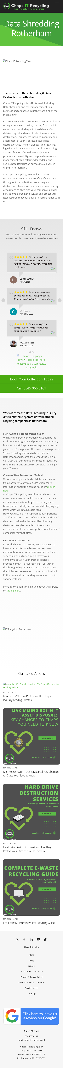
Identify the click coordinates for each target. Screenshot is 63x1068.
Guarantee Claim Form (32, 971)
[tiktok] (45, 939)
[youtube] (38, 939)
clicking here (13, 590)
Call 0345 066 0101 (31, 388)
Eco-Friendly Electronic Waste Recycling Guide (29, 922)
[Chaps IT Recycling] (30, 8)
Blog (31, 960)
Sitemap (32, 993)
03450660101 (31, 1036)
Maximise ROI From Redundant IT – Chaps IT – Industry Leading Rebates (29, 698)
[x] (17, 939)
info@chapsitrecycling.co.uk (31, 1040)
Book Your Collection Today (31, 379)
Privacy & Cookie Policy (32, 977)
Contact (31, 966)
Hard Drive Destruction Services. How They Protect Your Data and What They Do (27, 849)
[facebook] (24, 939)
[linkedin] (31, 939)
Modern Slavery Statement (31, 982)
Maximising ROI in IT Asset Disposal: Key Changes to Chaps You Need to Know (31, 773)
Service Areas (31, 988)
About (31, 954)
